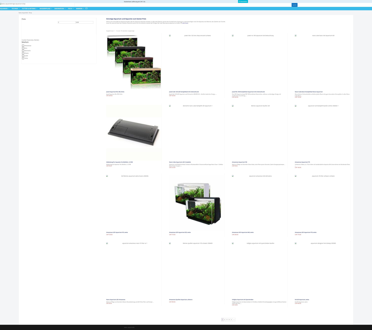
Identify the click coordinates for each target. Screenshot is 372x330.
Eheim (27, 53)
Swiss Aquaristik (23, 13)
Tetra (26, 58)
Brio (26, 48)
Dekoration (59, 9)
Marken (79, 9)
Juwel (26, 56)
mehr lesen (185, 23)
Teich (70, 9)
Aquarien (4, 9)
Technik (15, 9)
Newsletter (244, 1)
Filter (25, 23)
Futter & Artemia (29, 9)
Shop (30, 13)
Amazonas (28, 46)
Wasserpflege (45, 9)
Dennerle (28, 51)
